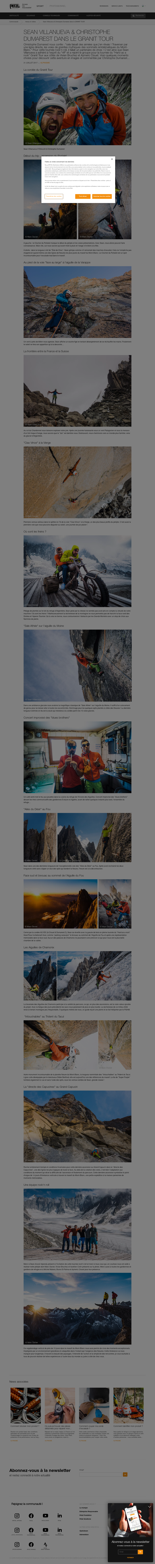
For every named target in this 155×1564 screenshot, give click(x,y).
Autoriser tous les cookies (102, 196)
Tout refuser (83, 196)
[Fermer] (111, 159)
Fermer (130, 1557)
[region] (78, 179)
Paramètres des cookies (54, 196)
